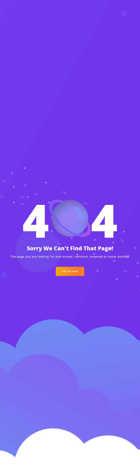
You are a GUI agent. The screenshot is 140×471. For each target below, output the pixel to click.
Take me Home (70, 271)
